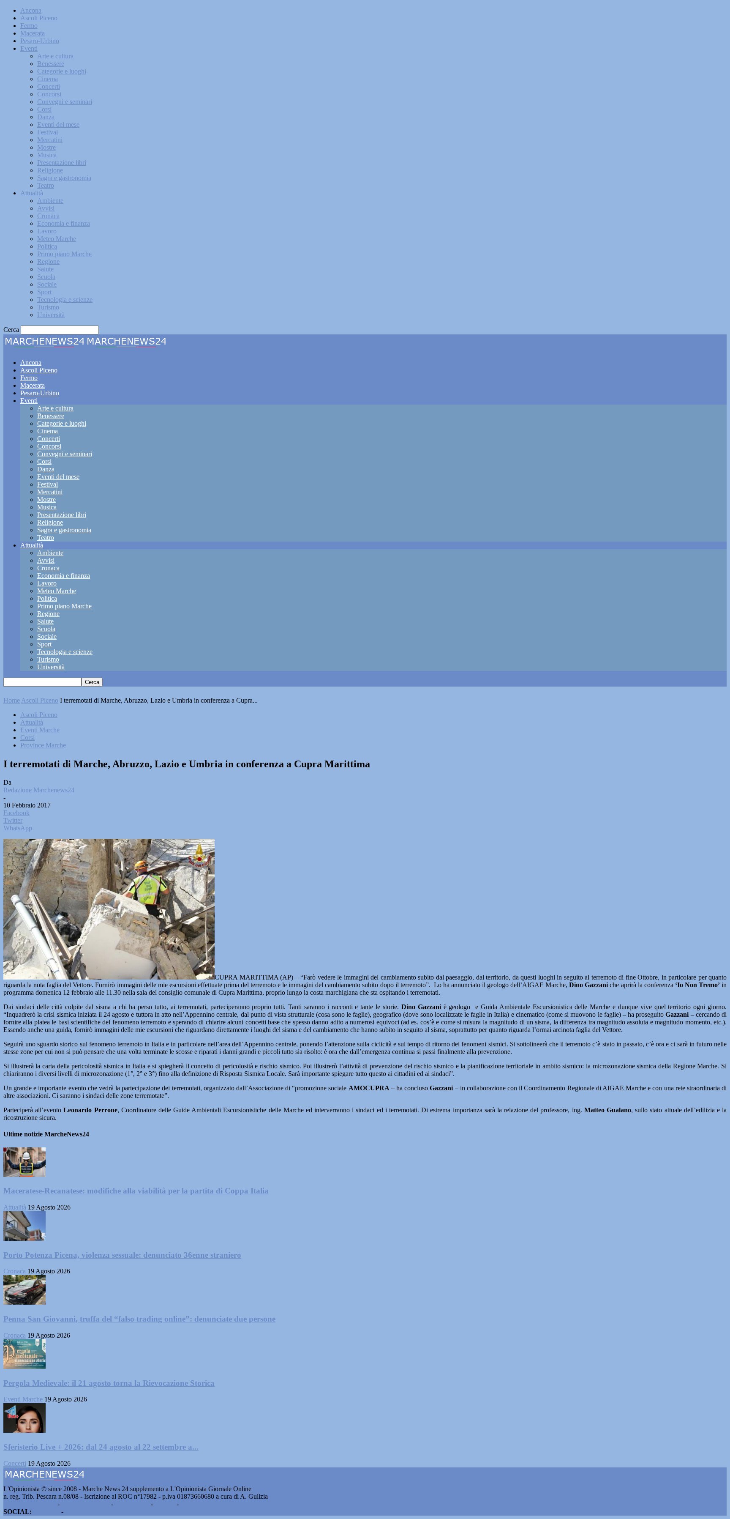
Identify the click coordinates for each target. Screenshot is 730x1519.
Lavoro (47, 231)
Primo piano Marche (64, 253)
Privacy (165, 1504)
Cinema (47, 78)
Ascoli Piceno (38, 18)
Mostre (46, 147)
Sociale (47, 284)
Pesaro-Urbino (39, 40)
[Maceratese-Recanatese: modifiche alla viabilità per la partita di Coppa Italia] (24, 1174)
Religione (50, 170)
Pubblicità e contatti (29, 1504)
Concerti (48, 86)
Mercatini (50, 139)
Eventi (29, 48)
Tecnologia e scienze (65, 299)
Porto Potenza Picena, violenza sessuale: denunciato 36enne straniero (122, 1255)
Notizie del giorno (85, 1504)
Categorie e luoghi (61, 71)
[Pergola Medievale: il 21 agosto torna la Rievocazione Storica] (24, 1366)
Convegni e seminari (64, 101)
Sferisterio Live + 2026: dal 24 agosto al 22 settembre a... (101, 1446)
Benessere (50, 63)
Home (11, 700)
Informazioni (132, 1504)
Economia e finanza (63, 223)
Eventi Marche (40, 729)
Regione (48, 261)
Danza (45, 116)
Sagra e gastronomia (64, 177)
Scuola (46, 276)
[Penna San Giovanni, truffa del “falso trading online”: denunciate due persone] (24, 1302)
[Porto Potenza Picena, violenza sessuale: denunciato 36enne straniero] (24, 1238)
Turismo (48, 307)
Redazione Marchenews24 (38, 790)
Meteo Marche (56, 238)
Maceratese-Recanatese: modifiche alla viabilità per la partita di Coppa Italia (136, 1190)
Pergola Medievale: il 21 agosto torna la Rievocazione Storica (109, 1383)
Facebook (46, 1511)
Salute (45, 269)
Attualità (31, 193)
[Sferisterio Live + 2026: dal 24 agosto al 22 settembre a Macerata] (24, 1430)
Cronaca (48, 215)
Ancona (30, 10)
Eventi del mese (58, 124)
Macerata (32, 33)
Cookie (190, 1504)
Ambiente (50, 200)
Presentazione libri (61, 162)
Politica (47, 246)
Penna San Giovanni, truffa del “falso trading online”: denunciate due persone (139, 1318)
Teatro (45, 185)
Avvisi (45, 208)
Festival (47, 132)
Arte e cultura (55, 56)
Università (51, 314)
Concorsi (49, 94)
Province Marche (43, 745)
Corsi (44, 109)
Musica (47, 155)
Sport (44, 292)
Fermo (29, 25)
